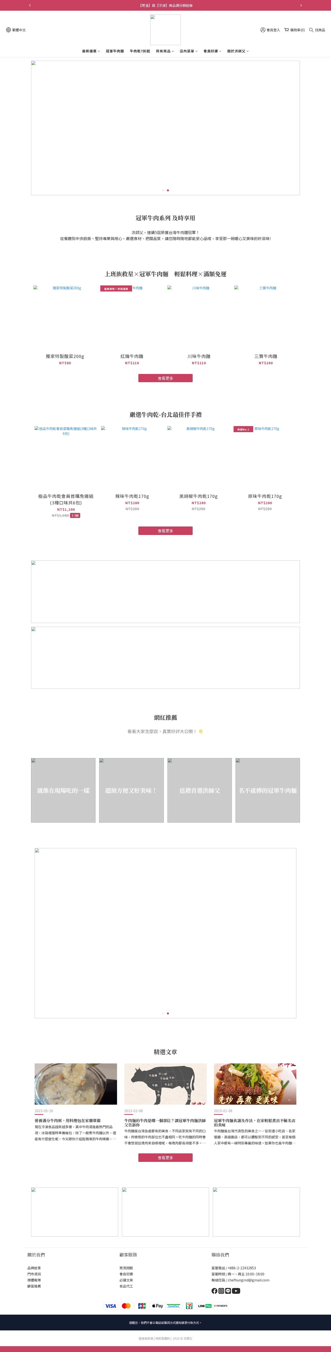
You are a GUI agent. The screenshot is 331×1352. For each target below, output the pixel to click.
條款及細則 (162, 1338)
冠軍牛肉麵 (115, 51)
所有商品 (163, 51)
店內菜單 (187, 51)
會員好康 (211, 51)
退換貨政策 (146, 1338)
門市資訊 (34, 1273)
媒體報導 (34, 1280)
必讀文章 (126, 1280)
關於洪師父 (236, 51)
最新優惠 (89, 51)
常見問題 (126, 1267)
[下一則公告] (301, 5)
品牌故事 (34, 1267)
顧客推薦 (34, 1286)
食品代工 (126, 1286)
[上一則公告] (30, 5)
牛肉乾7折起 (140, 51)
